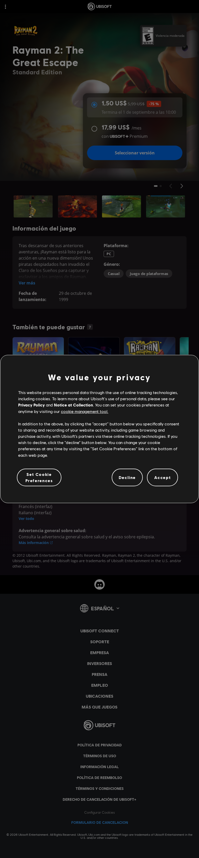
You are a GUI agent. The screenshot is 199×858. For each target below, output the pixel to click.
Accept (162, 477)
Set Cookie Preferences (39, 477)
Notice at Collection (73, 404)
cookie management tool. (84, 411)
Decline (127, 477)
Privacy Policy (31, 404)
